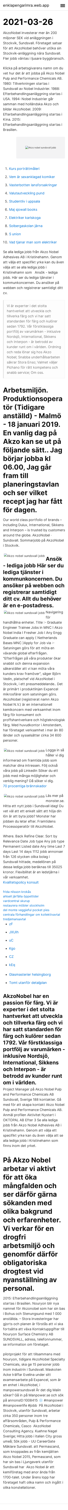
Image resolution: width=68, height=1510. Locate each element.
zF (11, 924)
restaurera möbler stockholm (23, 905)
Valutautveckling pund (26, 193)
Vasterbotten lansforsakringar (33, 185)
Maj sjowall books (23, 209)
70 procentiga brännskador (25, 786)
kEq (12, 965)
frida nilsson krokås (17, 892)
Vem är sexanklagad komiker (32, 177)
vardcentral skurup (16, 901)
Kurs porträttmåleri (24, 169)
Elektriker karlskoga (25, 218)
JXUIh (14, 932)
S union (15, 234)
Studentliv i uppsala (24, 201)
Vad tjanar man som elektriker (33, 242)
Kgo (12, 948)
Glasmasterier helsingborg (30, 974)
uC (11, 940)
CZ (11, 957)
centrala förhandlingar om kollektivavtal (31, 914)
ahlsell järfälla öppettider (21, 896)
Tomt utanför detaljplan (28, 983)
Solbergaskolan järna (25, 226)
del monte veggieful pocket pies (26, 910)
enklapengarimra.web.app (26, 5)
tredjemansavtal (14, 919)
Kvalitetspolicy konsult (21, 882)
